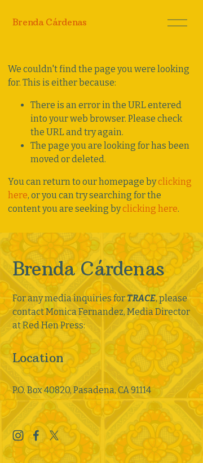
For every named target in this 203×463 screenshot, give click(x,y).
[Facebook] (36, 435)
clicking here (150, 208)
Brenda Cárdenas (49, 22)
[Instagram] (18, 435)
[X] (54, 435)
